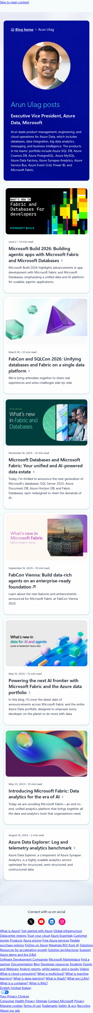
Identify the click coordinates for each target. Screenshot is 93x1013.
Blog (37, 964)
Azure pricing (32, 940)
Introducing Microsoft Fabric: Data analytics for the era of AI (44, 794)
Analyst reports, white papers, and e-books (49, 969)
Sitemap (41, 1001)
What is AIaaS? (56, 978)
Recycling (83, 1006)
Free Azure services (55, 940)
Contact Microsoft (60, 1001)
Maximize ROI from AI (64, 945)
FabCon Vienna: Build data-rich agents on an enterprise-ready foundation (40, 581)
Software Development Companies (24, 959)
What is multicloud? (51, 973)
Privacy (79, 1001)
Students (76, 964)
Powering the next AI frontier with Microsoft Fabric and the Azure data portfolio (45, 686)
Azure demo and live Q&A (18, 954)
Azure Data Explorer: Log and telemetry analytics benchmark (41, 845)
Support (85, 950)
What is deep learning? (29, 978)
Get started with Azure (37, 931)
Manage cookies (11, 1006)
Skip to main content (14, 2)
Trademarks (50, 1006)
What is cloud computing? (18, 973)
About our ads (10, 1010)
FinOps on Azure (36, 945)
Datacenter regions (13, 935)
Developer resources (55, 964)
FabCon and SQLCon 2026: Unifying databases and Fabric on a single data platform (46, 365)
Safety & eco (67, 1006)
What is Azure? (10, 931)
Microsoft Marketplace (64, 959)
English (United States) (15, 988)
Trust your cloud (38, 935)
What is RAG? (38, 983)
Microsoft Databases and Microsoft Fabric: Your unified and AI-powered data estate (46, 465)
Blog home (24, 29)
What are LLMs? (78, 978)
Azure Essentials (62, 935)
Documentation (22, 964)
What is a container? (14, 983)
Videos (84, 969)
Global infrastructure (67, 931)
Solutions (86, 945)
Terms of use (32, 1006)
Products (16, 940)
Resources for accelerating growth (23, 950)
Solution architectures (63, 950)
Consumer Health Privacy (17, 1001)
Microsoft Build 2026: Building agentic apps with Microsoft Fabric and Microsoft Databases (44, 254)
